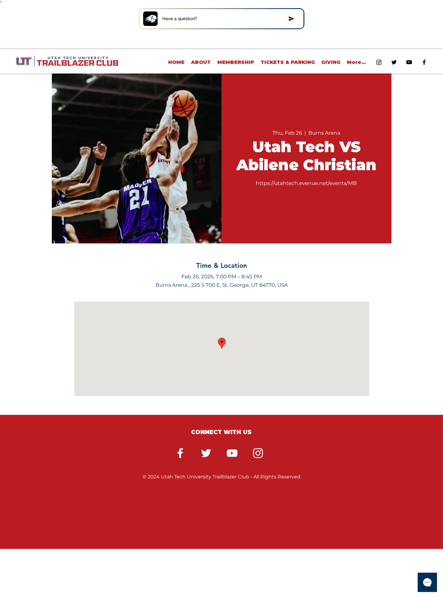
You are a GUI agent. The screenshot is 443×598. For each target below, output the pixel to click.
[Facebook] (180, 453)
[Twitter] (206, 453)
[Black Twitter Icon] (394, 62)
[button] (201, 62)
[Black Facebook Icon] (424, 62)
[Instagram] (378, 62)
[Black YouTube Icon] (409, 62)
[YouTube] (232, 453)
